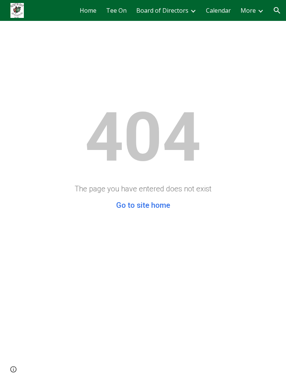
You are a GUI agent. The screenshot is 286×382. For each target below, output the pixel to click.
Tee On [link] (116, 10)
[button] (277, 10)
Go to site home (143, 205)
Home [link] (88, 10)
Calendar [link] (218, 10)
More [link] (248, 10)
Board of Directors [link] (162, 10)
